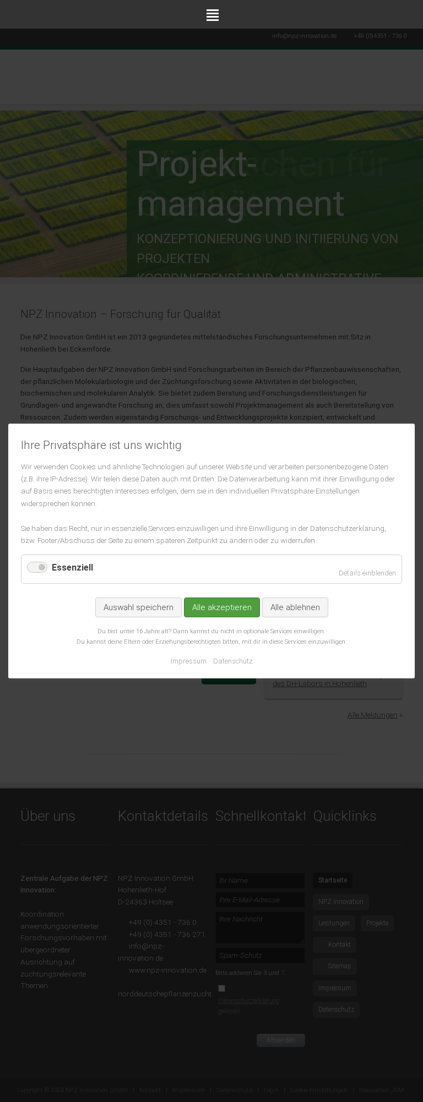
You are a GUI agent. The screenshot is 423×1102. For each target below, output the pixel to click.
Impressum (189, 661)
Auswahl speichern (138, 607)
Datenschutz (233, 661)
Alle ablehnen (295, 607)
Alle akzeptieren (222, 607)
